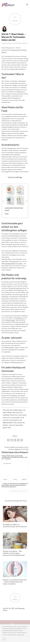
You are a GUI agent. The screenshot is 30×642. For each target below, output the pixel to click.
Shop (6, 214)
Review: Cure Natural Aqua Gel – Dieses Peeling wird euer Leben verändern (15, 582)
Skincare (25, 43)
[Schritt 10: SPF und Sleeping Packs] (15, 598)
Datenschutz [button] (20, 634)
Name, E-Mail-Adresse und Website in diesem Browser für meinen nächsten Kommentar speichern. (15, 485)
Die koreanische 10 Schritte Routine (14, 51)
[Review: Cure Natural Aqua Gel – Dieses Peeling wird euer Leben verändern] (15, 569)
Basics (21, 43)
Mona (10, 43)
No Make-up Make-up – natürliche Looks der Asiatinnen (15, 525)
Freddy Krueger (10, 320)
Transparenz (17, 449)
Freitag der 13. (19, 318)
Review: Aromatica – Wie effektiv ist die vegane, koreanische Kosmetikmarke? (14, 553)
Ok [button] (4, 639)
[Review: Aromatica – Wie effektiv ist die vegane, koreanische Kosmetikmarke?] (15, 541)
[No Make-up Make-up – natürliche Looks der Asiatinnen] (15, 514)
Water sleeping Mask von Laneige (12, 263)
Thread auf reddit (14, 288)
